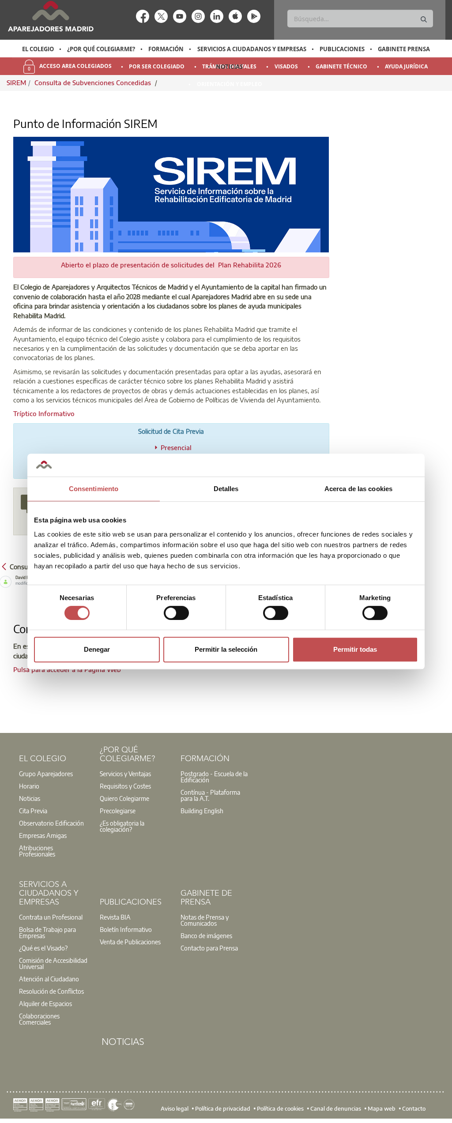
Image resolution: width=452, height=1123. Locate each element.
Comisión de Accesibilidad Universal (53, 963)
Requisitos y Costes (125, 786)
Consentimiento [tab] (93, 488)
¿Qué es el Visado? (43, 948)
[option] (37, 49)
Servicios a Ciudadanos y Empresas (251, 49)
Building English (202, 811)
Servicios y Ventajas (125, 773)
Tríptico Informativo (44, 413)
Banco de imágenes (206, 935)
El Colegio (38, 49)
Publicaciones (342, 49)
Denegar (97, 649)
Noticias (229, 67)
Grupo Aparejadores (46, 773)
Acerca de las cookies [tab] (358, 488)
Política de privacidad (222, 1108)
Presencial (176, 447)
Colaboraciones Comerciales (39, 1019)
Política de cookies (280, 1108)
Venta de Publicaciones (130, 942)
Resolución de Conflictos (51, 991)
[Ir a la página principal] (50, 16)
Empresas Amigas (43, 835)
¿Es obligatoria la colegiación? (122, 826)
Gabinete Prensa (404, 49)
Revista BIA (115, 917)
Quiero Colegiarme (124, 798)
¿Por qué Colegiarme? (101, 49)
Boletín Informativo (126, 929)
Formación (166, 49)
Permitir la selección (226, 649)
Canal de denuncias (335, 1108)
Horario (29, 786)
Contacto (414, 1108)
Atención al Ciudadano (49, 979)
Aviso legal (174, 1108)
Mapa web (382, 1108)
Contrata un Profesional (51, 917)
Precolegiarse (118, 811)
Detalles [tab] (226, 488)
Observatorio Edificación (51, 823)
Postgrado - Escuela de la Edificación (214, 777)
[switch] (176, 613)
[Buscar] (423, 20)
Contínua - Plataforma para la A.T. (210, 795)
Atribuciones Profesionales (37, 851)
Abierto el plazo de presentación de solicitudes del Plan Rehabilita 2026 (171, 265)
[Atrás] (4, 566)
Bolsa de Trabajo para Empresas (47, 932)
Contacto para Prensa (209, 948)
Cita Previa (33, 811)
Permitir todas (355, 649)
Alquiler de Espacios (45, 1003)
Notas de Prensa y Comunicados (205, 920)
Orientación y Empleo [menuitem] (229, 84)
